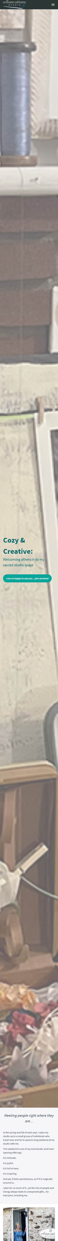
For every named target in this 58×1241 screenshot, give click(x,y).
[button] (53, 4)
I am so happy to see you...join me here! (27, 578)
